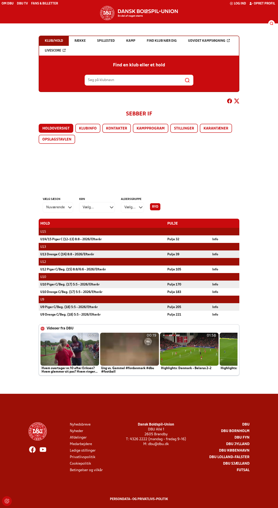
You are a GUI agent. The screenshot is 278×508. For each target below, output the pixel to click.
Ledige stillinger (83, 450)
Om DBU (8, 3)
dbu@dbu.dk (158, 444)
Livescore (53, 50)
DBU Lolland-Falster (229, 457)
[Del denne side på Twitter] (236, 102)
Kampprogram (151, 128)
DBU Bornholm (235, 431)
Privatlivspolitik (82, 457)
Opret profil (264, 3)
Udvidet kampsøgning (206, 40)
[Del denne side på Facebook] (229, 102)
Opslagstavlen (56, 139)
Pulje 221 (174, 314)
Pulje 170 (174, 284)
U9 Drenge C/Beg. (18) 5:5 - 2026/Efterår (70, 314)
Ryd (155, 206)
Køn (82, 199)
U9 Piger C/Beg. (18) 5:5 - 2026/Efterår (69, 307)
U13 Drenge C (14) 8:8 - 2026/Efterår (67, 254)
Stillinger (184, 128)
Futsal (243, 470)
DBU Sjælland (236, 463)
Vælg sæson (51, 199)
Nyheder (76, 431)
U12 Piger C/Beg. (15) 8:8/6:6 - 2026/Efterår (73, 269)
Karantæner (216, 128)
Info (215, 239)
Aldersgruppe (131, 199)
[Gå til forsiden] (139, 13)
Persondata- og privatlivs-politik (139, 499)
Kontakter (116, 128)
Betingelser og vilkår (86, 470)
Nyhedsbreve (80, 424)
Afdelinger (78, 437)
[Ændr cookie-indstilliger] (7, 501)
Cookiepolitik (80, 463)
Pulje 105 (174, 269)
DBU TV (22, 3)
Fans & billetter (44, 3)
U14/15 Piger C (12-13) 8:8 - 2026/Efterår (71, 239)
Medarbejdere (81, 444)
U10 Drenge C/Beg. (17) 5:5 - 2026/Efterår (71, 292)
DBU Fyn (242, 437)
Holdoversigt (56, 128)
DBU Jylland (238, 444)
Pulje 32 (173, 239)
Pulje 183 (174, 292)
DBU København (234, 450)
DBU (246, 424)
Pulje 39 (173, 254)
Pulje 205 (174, 307)
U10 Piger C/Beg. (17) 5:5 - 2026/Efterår (70, 284)
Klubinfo (88, 128)
